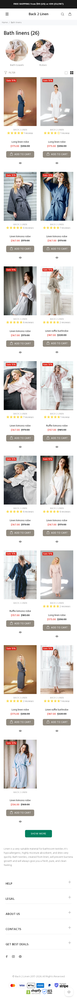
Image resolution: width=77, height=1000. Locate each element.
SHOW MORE (38, 834)
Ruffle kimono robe (57, 426)
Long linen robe (20, 142)
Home (5, 22)
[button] (15, 133)
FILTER (12, 73)
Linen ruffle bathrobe (56, 331)
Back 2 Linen (20, 130)
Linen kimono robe (20, 236)
